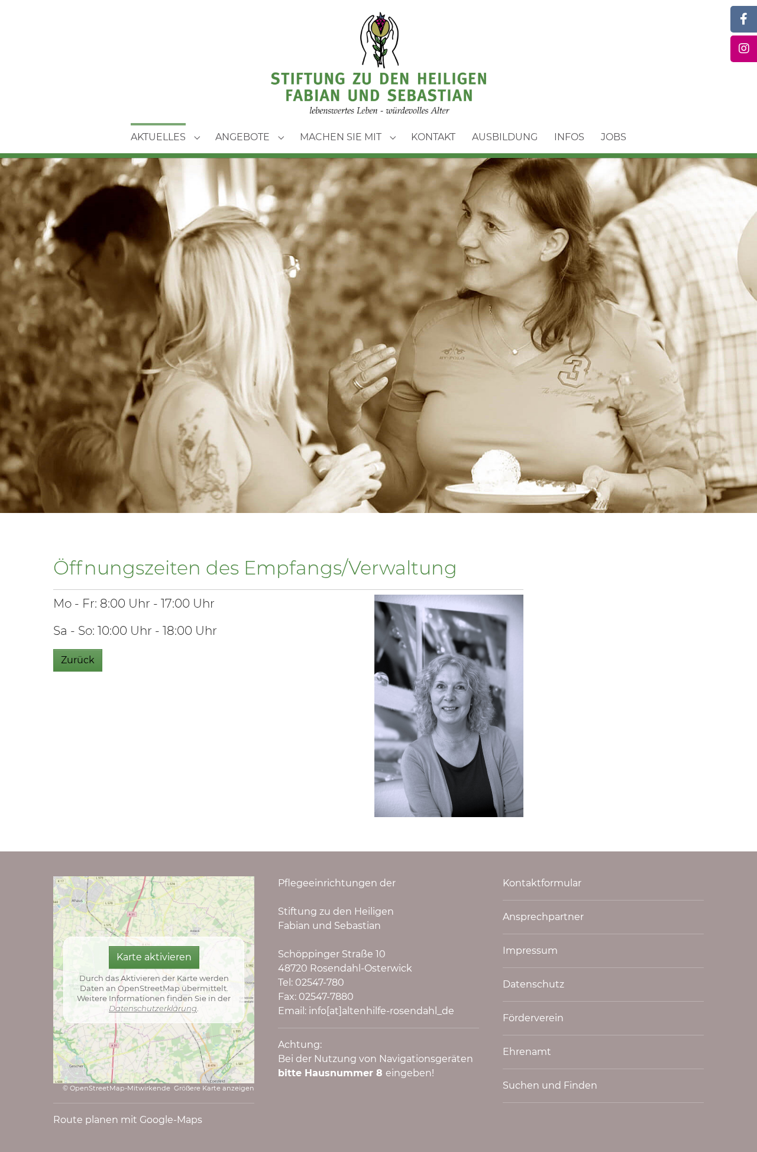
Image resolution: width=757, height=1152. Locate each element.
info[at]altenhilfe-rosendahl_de (381, 1011)
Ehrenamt (527, 1051)
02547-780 (319, 982)
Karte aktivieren (154, 957)
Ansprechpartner (543, 916)
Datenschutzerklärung (153, 1008)
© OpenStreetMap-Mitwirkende (116, 1088)
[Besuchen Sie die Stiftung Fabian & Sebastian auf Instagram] (743, 49)
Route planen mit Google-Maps (127, 1119)
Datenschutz (533, 984)
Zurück (78, 660)
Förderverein (533, 1018)
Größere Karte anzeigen (214, 1088)
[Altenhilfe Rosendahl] (378, 62)
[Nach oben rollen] (731, 1126)
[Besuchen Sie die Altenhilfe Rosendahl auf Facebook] (743, 19)
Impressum (530, 950)
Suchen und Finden (550, 1085)
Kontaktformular (542, 883)
